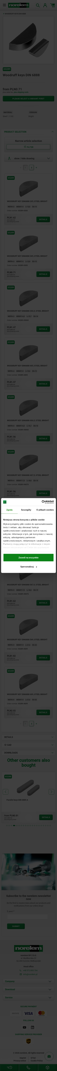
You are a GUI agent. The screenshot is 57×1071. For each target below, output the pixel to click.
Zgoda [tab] (9, 509)
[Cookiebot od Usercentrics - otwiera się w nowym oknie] (42, 502)
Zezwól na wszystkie (28, 557)
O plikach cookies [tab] (45, 509)
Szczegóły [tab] (26, 509)
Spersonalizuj (27, 566)
